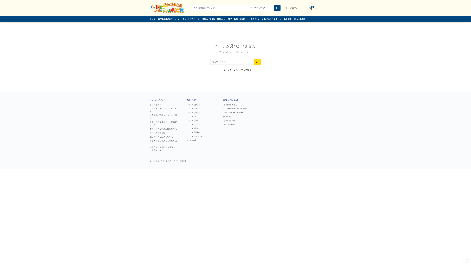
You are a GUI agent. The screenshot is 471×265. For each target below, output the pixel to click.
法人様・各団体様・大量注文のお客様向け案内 (163, 148)
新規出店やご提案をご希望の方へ (163, 141)
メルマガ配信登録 (157, 132)
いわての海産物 (193, 104)
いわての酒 (191, 124)
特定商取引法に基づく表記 (235, 108)
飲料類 (253, 19)
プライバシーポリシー (233, 112)
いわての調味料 (193, 132)
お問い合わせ (229, 120)
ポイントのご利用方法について (163, 128)
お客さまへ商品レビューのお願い (163, 116)
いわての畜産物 (193, 108)
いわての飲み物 (193, 128)
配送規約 (227, 116)
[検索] (277, 8)
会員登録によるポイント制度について (163, 123)
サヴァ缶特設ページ (190, 19)
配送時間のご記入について (161, 136)
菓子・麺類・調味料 (236, 19)
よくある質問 (285, 19)
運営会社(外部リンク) (232, 104)
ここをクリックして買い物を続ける (235, 69)
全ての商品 (191, 140)
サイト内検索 (229, 124)
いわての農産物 (193, 112)
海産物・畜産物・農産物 (212, 19)
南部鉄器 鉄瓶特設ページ (168, 19)
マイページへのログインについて (163, 109)
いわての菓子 (192, 120)
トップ (152, 19)
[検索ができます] (257, 62)
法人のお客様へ (300, 19)
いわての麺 (191, 116)
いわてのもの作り (269, 19)
